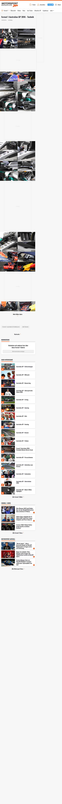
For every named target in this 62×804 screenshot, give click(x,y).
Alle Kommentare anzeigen (18, 351)
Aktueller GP (37, 11)
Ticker (34, 5)
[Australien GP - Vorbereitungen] (18, 367)
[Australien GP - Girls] (18, 416)
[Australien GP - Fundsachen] (18, 474)
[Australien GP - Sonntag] (18, 424)
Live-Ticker (30, 11)
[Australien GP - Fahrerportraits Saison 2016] (18, 391)
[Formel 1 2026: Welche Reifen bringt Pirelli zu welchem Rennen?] (18, 526)
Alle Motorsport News (17, 569)
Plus (49, 5)
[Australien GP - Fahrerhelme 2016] (18, 482)
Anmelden (42, 5)
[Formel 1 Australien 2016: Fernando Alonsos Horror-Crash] (18, 449)
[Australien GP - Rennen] (18, 433)
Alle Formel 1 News (17, 533)
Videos (19, 11)
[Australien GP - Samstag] (18, 408)
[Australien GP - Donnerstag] (18, 383)
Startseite (17, 334)
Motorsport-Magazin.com (9, 4)
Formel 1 (6, 11)
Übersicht (13, 11)
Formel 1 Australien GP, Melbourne (10, 326)
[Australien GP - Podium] (18, 441)
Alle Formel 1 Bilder (17, 497)
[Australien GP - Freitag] (18, 400)
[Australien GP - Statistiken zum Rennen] (18, 466)
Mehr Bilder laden (17, 314)
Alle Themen (25, 326)
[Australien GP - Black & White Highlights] (18, 490)
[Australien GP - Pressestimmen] (18, 457)
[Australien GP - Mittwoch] (18, 375)
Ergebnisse (45, 11)
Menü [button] (59, 5)
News (24, 11)
